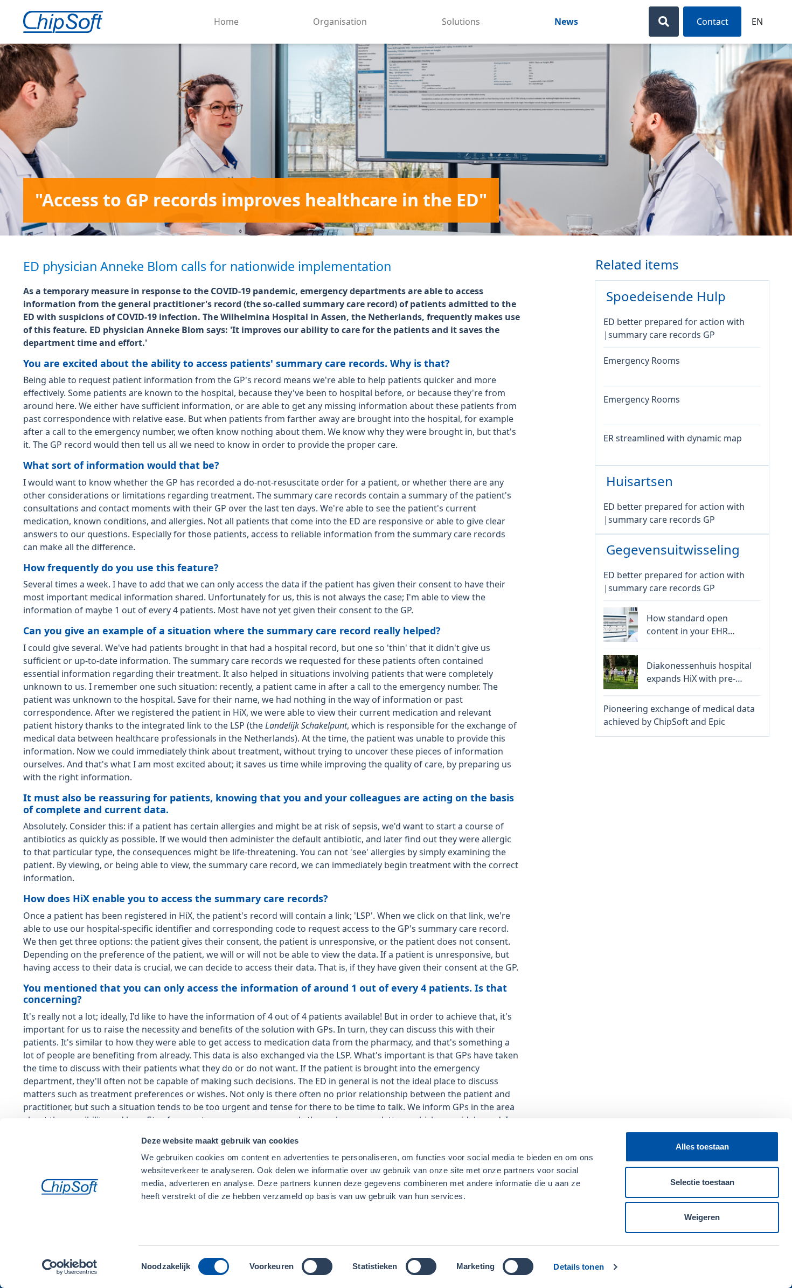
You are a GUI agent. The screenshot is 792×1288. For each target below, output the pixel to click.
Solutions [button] (461, 21)
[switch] (317, 1266)
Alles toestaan (702, 1146)
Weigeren (702, 1217)
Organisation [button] (340, 21)
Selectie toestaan (702, 1182)
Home (226, 21)
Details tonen (578, 1266)
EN (757, 21)
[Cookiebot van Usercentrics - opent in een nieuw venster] (70, 1267)
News (566, 21)
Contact (712, 21)
